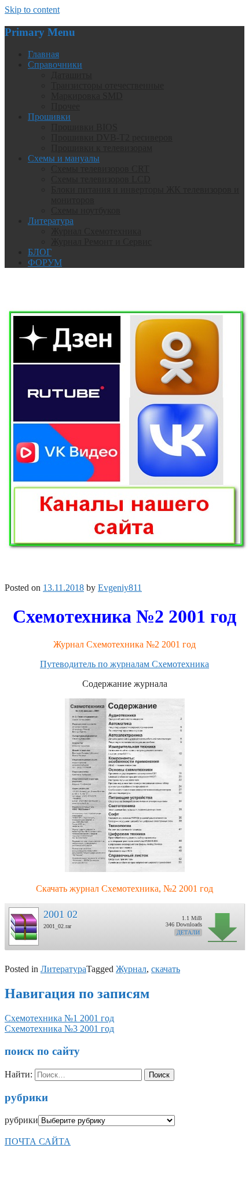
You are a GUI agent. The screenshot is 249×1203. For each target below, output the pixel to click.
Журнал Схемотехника (96, 231)
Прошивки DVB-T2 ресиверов (112, 137)
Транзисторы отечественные (107, 85)
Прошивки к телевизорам (101, 148)
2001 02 (60, 914)
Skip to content (32, 9)
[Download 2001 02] (23, 923)
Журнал (131, 969)
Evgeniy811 (120, 588)
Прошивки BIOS (84, 127)
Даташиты (71, 75)
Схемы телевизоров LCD (101, 179)
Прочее (65, 106)
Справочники (55, 64)
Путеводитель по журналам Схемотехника (124, 664)
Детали (188, 932)
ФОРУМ (45, 262)
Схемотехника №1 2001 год (59, 1018)
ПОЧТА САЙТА (38, 1141)
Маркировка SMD (87, 96)
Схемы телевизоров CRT (100, 169)
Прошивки (49, 117)
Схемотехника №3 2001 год (59, 1028)
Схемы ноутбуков (85, 210)
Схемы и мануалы (64, 158)
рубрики (21, 1120)
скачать (165, 969)
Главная (43, 54)
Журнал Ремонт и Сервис (101, 242)
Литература (51, 221)
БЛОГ (40, 252)
